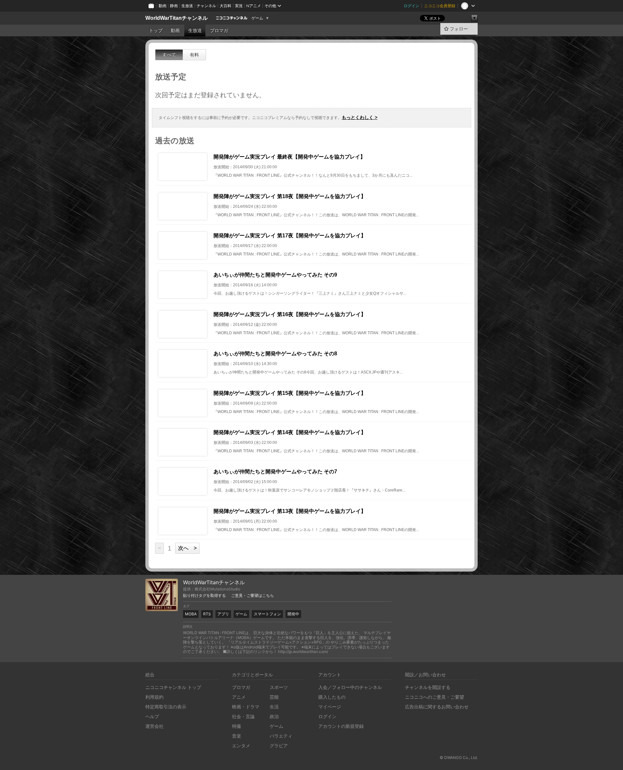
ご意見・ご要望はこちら (252, 596)
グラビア (279, 745)
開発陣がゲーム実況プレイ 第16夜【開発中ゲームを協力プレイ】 (290, 314)
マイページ (329, 706)
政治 (274, 716)
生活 (274, 706)
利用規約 (154, 697)
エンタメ (241, 745)
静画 (174, 5)
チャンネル (206, 5)
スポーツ (279, 687)
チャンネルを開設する (427, 687)
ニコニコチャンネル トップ (173, 687)
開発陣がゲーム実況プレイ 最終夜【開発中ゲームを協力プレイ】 (289, 157)
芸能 (274, 697)
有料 (194, 54)
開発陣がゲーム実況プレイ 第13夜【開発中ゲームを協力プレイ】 (290, 511)
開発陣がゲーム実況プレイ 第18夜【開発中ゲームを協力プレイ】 (290, 196)
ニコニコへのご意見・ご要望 (434, 697)
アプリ (223, 613)
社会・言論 (243, 716)
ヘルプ (152, 716)
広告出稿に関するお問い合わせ (437, 706)
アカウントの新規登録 (341, 726)
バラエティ (281, 736)
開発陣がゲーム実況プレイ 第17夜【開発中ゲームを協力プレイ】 (290, 235)
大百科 (225, 5)
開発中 (293, 613)
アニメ (239, 697)
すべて (169, 54)
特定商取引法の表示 (165, 706)
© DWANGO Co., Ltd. (459, 757)
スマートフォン (267, 613)
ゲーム (257, 18)
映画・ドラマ (245, 706)
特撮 (236, 726)
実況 (239, 5)
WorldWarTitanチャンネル (176, 18)
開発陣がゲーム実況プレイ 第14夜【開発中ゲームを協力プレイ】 (290, 432)
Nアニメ (253, 5)
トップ (156, 30)
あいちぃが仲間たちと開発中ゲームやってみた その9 (275, 275)
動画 (162, 5)
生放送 (187, 5)
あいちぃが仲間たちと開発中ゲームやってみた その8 (275, 353)
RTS (207, 613)
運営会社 (154, 726)
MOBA (191, 613)
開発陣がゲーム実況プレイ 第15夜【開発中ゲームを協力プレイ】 (290, 393)
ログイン (411, 5)
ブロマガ (219, 30)
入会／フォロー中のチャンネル (350, 687)
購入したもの (332, 697)
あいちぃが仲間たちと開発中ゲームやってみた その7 (275, 471)
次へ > (187, 548)
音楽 (236, 736)
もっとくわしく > (359, 117)
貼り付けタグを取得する (204, 596)
